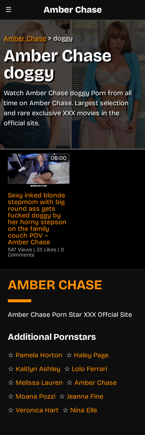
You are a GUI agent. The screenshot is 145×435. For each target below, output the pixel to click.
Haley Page (91, 355)
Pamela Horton (39, 355)
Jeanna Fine (85, 396)
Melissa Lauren (39, 382)
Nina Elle (83, 410)
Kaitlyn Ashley (38, 369)
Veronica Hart (37, 410)
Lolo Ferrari (89, 369)
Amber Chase (73, 9)
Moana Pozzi (35, 396)
